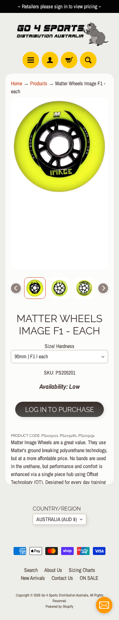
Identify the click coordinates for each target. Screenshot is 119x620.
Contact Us (62, 578)
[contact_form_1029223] (104, 605)
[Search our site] (88, 60)
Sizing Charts (82, 570)
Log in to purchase (59, 410)
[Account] (50, 60)
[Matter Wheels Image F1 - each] (35, 288)
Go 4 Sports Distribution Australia (64, 594)
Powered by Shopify (59, 606)
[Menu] (30, 60)
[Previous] (16, 288)
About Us (53, 570)
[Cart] (69, 60)
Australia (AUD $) (56, 519)
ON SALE (89, 578)
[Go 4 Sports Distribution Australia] (59, 32)
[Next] (103, 288)
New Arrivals (33, 578)
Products (38, 83)
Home (16, 83)
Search (31, 570)
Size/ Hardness (59, 346)
